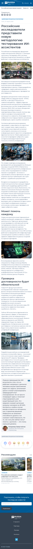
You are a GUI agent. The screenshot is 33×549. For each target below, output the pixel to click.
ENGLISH (26, 3)
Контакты (16, 534)
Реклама (16, 530)
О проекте (16, 522)
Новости (25, 8)
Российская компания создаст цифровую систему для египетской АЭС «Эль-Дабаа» (12, 476)
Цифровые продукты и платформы (12, 19)
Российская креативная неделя (11, 8)
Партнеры (16, 526)
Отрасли (4, 472)
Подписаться (6, 508)
